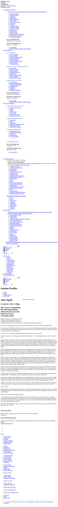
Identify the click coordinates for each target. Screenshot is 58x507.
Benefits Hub (13, 170)
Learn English (13, 20)
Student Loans (13, 111)
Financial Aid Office (14, 114)
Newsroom (6, 438)
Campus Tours (13, 217)
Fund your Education (9, 103)
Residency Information (15, 90)
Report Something (8, 470)
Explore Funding (14, 55)
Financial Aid (7, 448)
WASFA (12, 110)
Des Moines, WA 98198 (9, 478)
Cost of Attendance (14, 136)
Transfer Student (14, 71)
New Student (13, 68)
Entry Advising (13, 82)
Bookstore (12, 228)
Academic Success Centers (16, 167)
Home (5, 292)
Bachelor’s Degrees (14, 13)
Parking (11, 227)
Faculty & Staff (10, 268)
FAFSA (11, 109)
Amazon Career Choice (15, 127)
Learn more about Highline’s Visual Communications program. (16, 407)
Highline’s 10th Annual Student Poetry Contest (12, 353)
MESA (11, 181)
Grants (11, 121)
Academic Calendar (14, 27)
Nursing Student (13, 76)
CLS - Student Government (16, 221)
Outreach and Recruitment (16, 184)
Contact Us (6, 495)
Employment (10, 269)
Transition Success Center (16, 188)
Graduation (12, 87)
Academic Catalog (14, 26)
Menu (2, 2)
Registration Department (15, 84)
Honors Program (14, 33)
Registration (6, 450)
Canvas (11, 197)
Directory (6, 439)
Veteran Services (14, 190)
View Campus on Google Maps (44, 212)
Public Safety (13, 235)
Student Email (13, 206)
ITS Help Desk (13, 178)
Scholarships (13, 120)
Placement (6, 453)
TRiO (11, 189)
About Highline (7, 436)
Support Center (13, 185)
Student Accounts (8, 461)
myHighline (12, 203)
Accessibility (6, 503)
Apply (6, 250)
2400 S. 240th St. (8, 477)
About (5, 293)
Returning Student (14, 69)
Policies (11, 234)
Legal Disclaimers (49, 501)
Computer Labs (13, 173)
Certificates (12, 16)
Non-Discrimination (30, 501)
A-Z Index (9, 272)
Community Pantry (14, 230)
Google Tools (13, 200)
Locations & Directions (9, 466)
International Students (9, 275)
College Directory (11, 261)
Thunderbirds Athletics (20, 242)
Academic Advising (14, 28)
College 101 (12, 23)
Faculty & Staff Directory (16, 224)
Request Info (8, 247)
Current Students (8, 273)
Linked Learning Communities (17, 34)
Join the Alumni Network (7, 423)
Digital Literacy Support (15, 177)
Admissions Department (15, 83)
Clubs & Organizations (15, 220)
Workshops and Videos (15, 116)
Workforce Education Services (17, 124)
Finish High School (14, 19)
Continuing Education (15, 37)
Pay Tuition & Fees (14, 64)
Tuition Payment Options (16, 132)
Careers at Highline (8, 440)
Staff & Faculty (7, 443)
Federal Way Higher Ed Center (41, 242)
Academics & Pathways (9, 9)
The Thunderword (14, 239)
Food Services (13, 231)
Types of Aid (13, 113)
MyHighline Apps (11, 265)
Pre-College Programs (15, 22)
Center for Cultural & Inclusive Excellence (20, 219)
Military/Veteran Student (15, 75)
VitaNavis (12, 207)
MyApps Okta (13, 204)
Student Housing (14, 236)
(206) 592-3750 (12, 490)
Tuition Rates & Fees (15, 131)
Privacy (23, 501)
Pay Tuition (12, 134)
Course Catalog (10, 262)
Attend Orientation (14, 60)
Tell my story (4, 415)
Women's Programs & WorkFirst (17, 192)
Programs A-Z (13, 30)
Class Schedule (10, 260)
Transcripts (12, 89)
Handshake (12, 202)
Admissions (7, 447)
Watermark (12, 208)
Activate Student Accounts (16, 57)
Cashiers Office (13, 135)
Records (13, 450)
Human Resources (8, 442)
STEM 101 (12, 24)
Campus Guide (13, 216)
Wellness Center (13, 241)
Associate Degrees (14, 15)
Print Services (20, 361)
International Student (15, 72)
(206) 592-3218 (14, 492)
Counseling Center (14, 174)
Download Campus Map (19, 213)
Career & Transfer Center (16, 171)
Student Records (14, 86)
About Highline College (15, 215)
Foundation (6, 462)
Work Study (12, 122)
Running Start (13, 18)
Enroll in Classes (14, 62)
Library (11, 180)
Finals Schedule (13, 31)
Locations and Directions (22, 212)
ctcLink (11, 199)
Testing (12, 453)
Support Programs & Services (17, 186)
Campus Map (10, 271)
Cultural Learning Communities (17, 175)
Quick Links (7, 256)
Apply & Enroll (7, 50)
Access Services (13, 169)
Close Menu (4, 4)
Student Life (7, 210)
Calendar (7, 249)
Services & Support (8, 158)
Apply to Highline (14, 54)
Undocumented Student (15, 77)
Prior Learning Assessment (16, 35)
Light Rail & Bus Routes (16, 226)
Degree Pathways (8, 459)
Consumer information (40, 501)
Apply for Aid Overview (15, 107)
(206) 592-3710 (11, 487)
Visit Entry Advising (14, 58)
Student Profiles (13, 238)
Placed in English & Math (16, 61)
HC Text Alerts (13, 232)
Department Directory (15, 223)
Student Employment (15, 125)
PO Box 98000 (7, 475)
